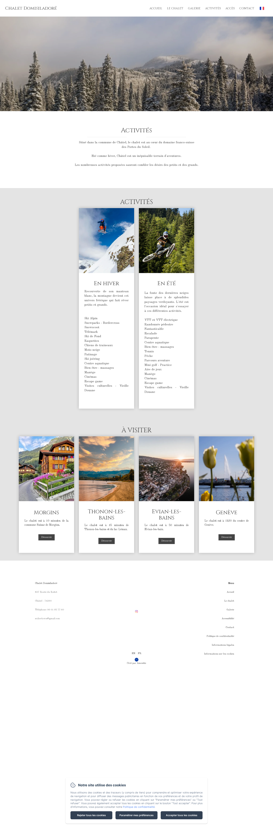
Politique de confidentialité (220, 636)
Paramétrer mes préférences (136, 815)
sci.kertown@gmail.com (47, 618)
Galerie (194, 8)
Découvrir (46, 537)
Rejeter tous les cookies (91, 815)
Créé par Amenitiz (136, 663)
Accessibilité (228, 618)
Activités (213, 8)
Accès (230, 8)
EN (133, 653)
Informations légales (223, 645)
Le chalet (175, 8)
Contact (246, 8)
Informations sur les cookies (219, 654)
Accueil (155, 8)
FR (139, 653)
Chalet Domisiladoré (31, 8)
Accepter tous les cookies (181, 815)
